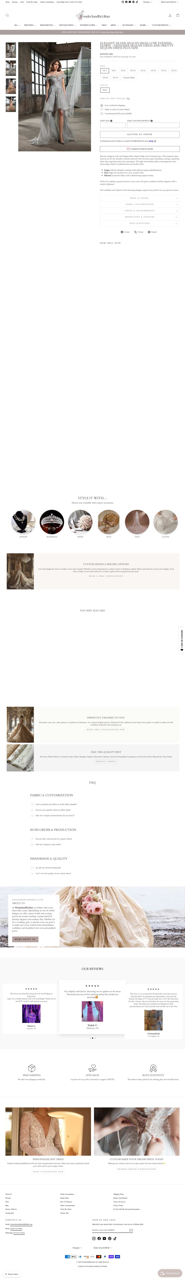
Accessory (128, 25)
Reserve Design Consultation (137, 1169)
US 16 (163, 71)
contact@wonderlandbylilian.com (21, 1224)
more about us (25, 939)
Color (104, 85)
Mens (113, 25)
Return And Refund (120, 1198)
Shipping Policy (118, 1194)
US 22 (115, 78)
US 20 (105, 78)
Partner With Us (11, 1209)
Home (143, 25)
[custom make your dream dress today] (137, 1131)
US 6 (114, 71)
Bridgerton (46, 25)
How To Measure (66, 1201)
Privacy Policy (118, 1205)
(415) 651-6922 (19, 1232)
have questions (140, 223)
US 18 (174, 71)
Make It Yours (140, 198)
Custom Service (160, 25)
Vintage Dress (66, 25)
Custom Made (129, 78)
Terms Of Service (119, 1201)
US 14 (153, 71)
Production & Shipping (140, 217)
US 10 (132, 71)
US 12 (143, 71)
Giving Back (9, 1213)
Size (102, 66)
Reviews (15, 2)
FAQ (22, 2)
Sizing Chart (64, 1198)
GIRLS (104, 25)
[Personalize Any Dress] (48, 1131)
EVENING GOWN (87, 25)
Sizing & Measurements (140, 210)
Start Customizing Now (48, 1171)
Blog (6, 1205)
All (16, 25)
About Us (8, 1194)
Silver (105, 90)
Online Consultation (47, 2)
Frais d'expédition (106, 57)
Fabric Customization (140, 204)
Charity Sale (64, 1213)
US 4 (105, 71)
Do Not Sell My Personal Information (126, 1209)
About (7, 2)
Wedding (29, 25)
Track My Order (32, 2)
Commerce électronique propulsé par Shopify (92, 1266)
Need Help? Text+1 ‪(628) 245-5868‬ (69, 2)
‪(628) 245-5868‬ (16, 1228)
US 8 (123, 71)
